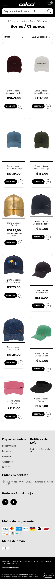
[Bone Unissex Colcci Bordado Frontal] (20, 295)
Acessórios (21, 21)
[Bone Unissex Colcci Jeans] (20, 362)
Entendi (48, 575)
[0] (49, 5)
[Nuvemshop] (11, 568)
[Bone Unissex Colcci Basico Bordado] (48, 305)
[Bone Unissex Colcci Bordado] (48, 106)
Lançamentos (9, 446)
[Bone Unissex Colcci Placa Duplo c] (48, 181)
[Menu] (5, 4)
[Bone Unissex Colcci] (20, 242)
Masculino (7, 456)
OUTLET (6, 467)
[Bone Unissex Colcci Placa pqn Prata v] (20, 181)
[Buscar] (49, 11)
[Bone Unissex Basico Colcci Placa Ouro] (48, 369)
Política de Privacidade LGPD (41, 450)
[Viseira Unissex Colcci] (20, 416)
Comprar (10, 106)
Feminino (6, 451)
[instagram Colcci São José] (5, 502)
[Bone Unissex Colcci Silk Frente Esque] (48, 237)
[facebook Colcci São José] (13, 502)
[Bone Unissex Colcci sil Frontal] (20, 106)
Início (10, 21)
